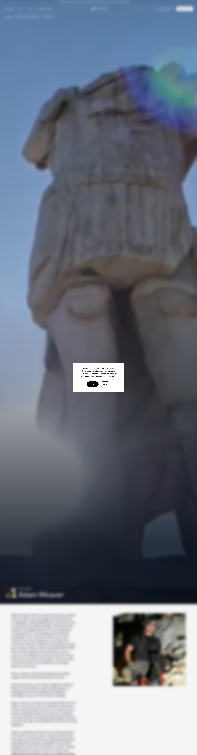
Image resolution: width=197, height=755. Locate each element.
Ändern (105, 384)
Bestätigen (92, 384)
